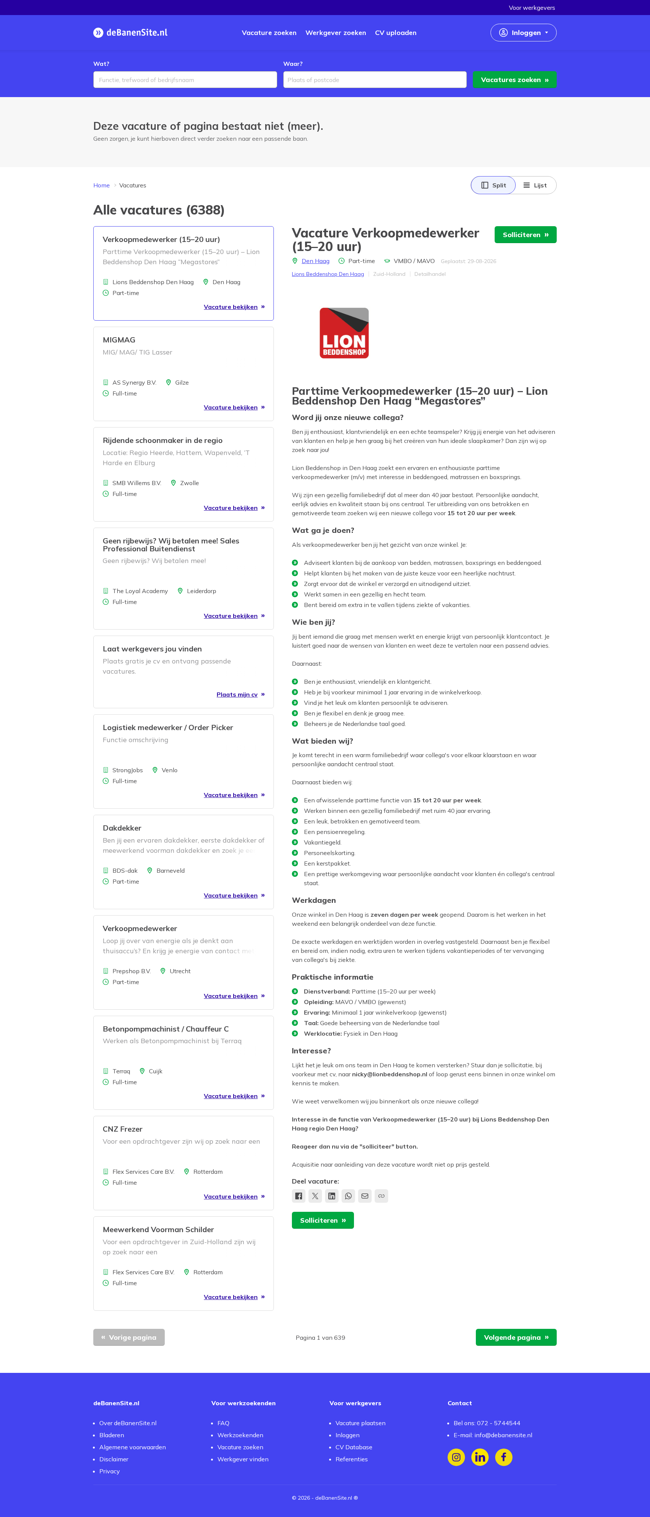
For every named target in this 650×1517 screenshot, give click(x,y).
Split (499, 185)
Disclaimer (113, 1459)
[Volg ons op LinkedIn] (480, 1457)
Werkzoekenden (240, 1435)
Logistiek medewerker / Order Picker (168, 727)
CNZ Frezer (123, 1129)
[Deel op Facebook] (298, 1196)
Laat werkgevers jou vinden (152, 648)
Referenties (352, 1459)
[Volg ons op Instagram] (456, 1457)
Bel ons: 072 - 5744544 (487, 1423)
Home (101, 185)
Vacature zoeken (240, 1447)
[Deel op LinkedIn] (332, 1196)
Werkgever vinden (243, 1459)
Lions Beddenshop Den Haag (328, 274)
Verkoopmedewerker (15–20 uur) (161, 239)
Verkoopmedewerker (140, 928)
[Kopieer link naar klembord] (381, 1196)
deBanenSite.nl (333, 1497)
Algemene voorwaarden (132, 1447)
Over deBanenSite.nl (127, 1423)
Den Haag (316, 261)
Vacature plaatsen (361, 1423)
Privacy (109, 1471)
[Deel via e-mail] (365, 1196)
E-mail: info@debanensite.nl (493, 1435)
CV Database (354, 1447)
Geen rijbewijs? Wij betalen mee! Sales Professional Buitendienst (171, 544)
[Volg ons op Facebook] (504, 1457)
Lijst (540, 185)
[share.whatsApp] (348, 1196)
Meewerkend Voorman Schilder (158, 1229)
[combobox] (185, 79)
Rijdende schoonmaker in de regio (163, 440)
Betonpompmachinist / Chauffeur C (166, 1028)
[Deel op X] (315, 1196)
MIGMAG (119, 339)
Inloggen (348, 1435)
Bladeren (111, 1435)
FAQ (223, 1423)
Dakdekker (122, 827)
